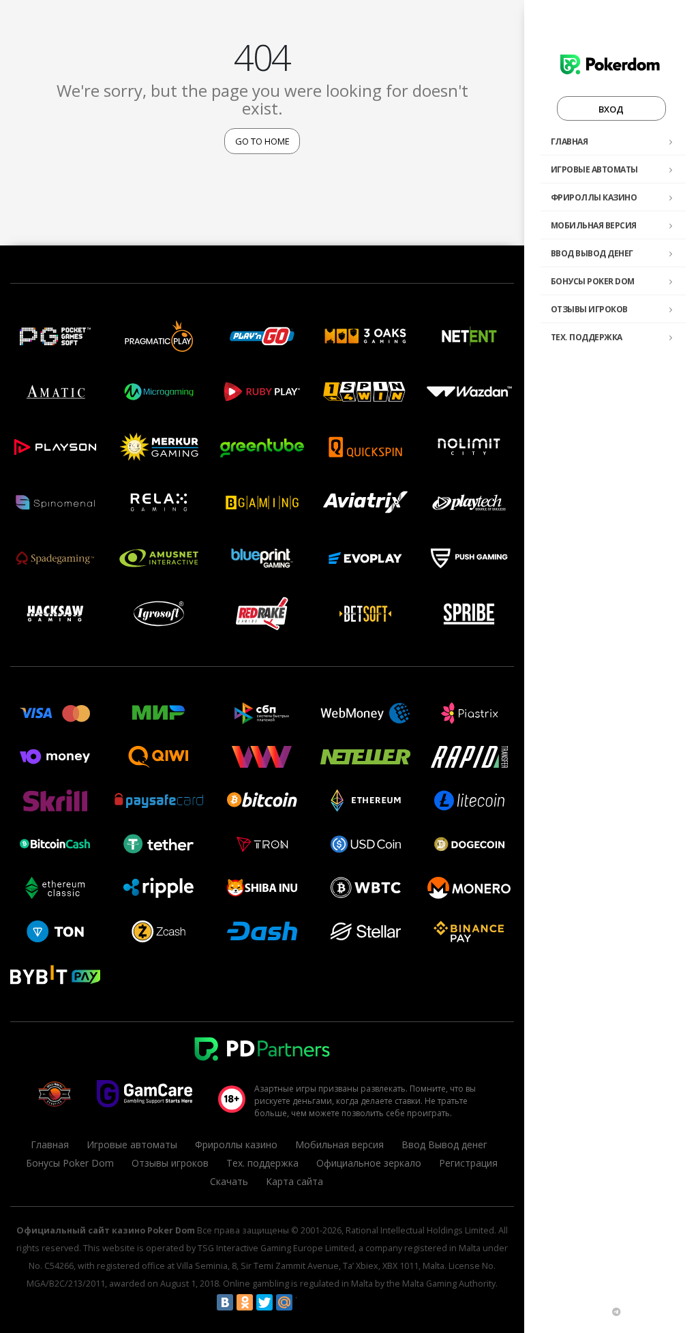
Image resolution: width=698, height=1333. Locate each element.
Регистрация (468, 1162)
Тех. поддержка (586, 337)
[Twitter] (264, 1302)
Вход (611, 109)
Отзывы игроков (589, 309)
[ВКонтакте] (225, 1302)
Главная (569, 141)
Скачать (229, 1181)
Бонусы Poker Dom (593, 281)
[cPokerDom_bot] (616, 1311)
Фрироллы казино (594, 197)
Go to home (262, 141)
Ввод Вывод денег (592, 253)
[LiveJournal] (304, 1302)
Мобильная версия (594, 225)
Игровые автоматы (594, 169)
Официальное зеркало (368, 1162)
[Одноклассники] (245, 1302)
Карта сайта (294, 1181)
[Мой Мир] (284, 1302)
